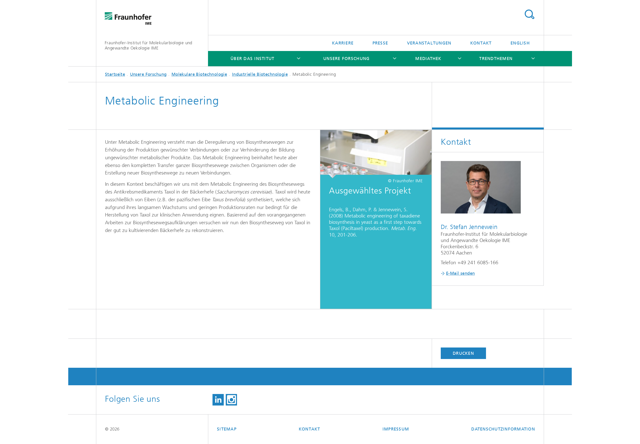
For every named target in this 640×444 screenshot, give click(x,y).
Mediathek (428, 58)
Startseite (115, 74)
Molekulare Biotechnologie (199, 74)
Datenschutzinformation (503, 429)
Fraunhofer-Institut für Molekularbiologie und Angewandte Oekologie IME (148, 45)
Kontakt (481, 43)
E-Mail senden (460, 273)
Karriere (343, 43)
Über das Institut (252, 58)
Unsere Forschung (346, 58)
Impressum (395, 429)
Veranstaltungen (429, 43)
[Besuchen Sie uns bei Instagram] (231, 400)
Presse (380, 43)
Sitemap (226, 429)
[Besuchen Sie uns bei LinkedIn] (218, 400)
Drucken (463, 353)
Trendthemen (495, 58)
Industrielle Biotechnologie (260, 74)
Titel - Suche (529, 14)
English (520, 43)
